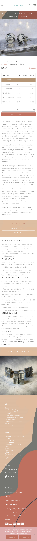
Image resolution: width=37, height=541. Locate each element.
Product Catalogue (12, 410)
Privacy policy (22, 533)
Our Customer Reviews (14, 418)
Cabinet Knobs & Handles (15, 436)
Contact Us (9, 425)
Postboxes (9, 450)
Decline (25, 537)
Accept (12, 537)
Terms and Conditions (13, 421)
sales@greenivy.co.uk (13, 492)
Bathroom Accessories (13, 456)
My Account (9, 423)
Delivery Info (18, 224)
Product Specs (18, 228)
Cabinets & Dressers (13, 444)
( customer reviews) (16, 64)
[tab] (18, 224)
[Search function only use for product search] (30, 5)
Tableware (9, 454)
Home (4, 14)
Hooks (7, 438)
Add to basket (18, 114)
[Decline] (35, 534)
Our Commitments (12, 416)
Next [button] (31, 38)
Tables (7, 446)
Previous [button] (4, 38)
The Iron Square (18, 376)
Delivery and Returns (13, 412)
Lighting (8, 458)
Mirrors (7, 452)
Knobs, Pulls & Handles (18, 14)
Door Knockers (10, 442)
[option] (18, 37)
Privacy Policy (10, 420)
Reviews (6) (18, 233)
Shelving (8, 448)
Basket (7, 408)
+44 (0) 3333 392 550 (13, 500)
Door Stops (9, 440)
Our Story (8, 414)
